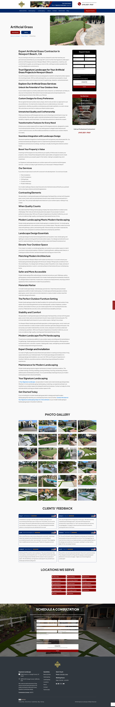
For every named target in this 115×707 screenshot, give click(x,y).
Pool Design (84, 122)
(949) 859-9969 (87, 4)
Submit (84, 86)
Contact (55, 10)
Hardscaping (31, 10)
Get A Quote (15, 32)
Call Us (26, 32)
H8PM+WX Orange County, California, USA (30, 679)
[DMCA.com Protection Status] (22, 700)
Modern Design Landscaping (84, 103)
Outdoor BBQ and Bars (84, 111)
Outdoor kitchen (84, 108)
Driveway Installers (84, 117)
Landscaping (41, 10)
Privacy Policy (21, 701)
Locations (46, 682)
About (49, 10)
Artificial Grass (84, 119)
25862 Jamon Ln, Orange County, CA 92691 (30, 675)
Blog (68, 10)
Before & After (23, 10)
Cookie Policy (34, 701)
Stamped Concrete (84, 114)
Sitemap (42, 701)
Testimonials (62, 10)
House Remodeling (84, 106)
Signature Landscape (15, 36)
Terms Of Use (28, 701)
